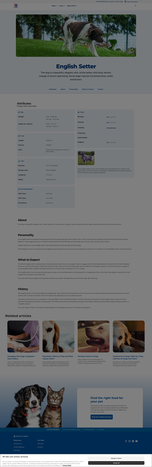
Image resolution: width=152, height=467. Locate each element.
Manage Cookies (116, 458)
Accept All (116, 463)
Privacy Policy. (67, 465)
